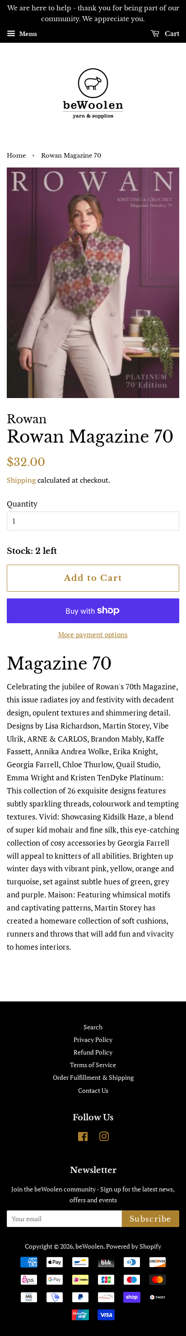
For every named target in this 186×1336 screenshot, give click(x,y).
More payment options (93, 634)
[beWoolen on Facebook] (83, 1138)
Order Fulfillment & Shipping (93, 1077)
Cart (171, 34)
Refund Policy (93, 1052)
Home (16, 155)
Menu (27, 33)
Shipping (21, 480)
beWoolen (89, 1246)
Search (93, 1027)
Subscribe (151, 1218)
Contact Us (93, 1090)
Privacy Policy (93, 1039)
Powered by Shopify (133, 1246)
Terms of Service (93, 1064)
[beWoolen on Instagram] (104, 1138)
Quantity (22, 503)
